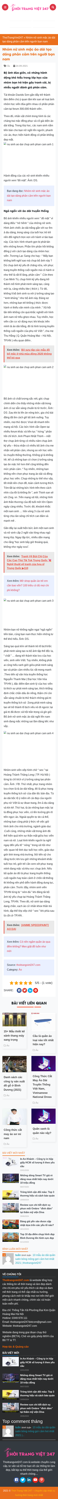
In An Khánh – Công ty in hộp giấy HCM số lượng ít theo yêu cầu (37, 1163)
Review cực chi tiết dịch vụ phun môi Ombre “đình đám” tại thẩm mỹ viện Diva (36, 1208)
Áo (8, 66)
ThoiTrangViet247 (12, 37)
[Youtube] (35, 1480)
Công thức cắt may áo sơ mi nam (13, 1134)
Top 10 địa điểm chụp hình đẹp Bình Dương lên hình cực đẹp (37, 1236)
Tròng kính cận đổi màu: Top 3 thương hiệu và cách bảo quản (37, 1194)
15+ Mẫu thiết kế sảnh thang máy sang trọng (14, 1035)
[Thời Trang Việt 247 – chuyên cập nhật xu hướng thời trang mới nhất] (29, 7)
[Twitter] (23, 1480)
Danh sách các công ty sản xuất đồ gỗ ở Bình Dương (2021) (14, 1083)
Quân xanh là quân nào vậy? (42, 1131)
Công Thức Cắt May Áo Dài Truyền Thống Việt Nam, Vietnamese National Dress (42, 1087)
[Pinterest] (41, 1480)
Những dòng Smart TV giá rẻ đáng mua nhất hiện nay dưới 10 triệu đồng (36, 1179)
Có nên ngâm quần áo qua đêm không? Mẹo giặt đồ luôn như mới (28, 946)
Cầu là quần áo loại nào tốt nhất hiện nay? (43, 1040)
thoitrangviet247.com (28, 965)
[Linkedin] (29, 1480)
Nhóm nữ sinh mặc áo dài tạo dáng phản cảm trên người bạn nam (29, 196)
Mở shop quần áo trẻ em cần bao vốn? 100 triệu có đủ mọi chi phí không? (28, 585)
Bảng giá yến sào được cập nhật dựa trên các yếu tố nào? (37, 1223)
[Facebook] (16, 1480)
